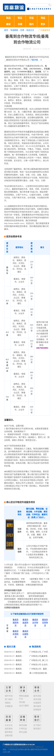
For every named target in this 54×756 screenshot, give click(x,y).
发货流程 (37, 699)
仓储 (20, 24)
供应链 (22, 702)
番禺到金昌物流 (25, 622)
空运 (31, 18)
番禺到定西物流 (15, 634)
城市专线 (9, 696)
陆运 (8, 18)
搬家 (8, 24)
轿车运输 (23, 732)
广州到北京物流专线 (25, 747)
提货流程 (37, 696)
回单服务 (37, 709)
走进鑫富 (8, 718)
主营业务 (8, 689)
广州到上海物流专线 (10, 747)
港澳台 (8, 703)
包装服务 (37, 703)
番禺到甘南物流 (45, 622)
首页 (6, 30)
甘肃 (22, 30)
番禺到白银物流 (25, 634)
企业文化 (9, 725)
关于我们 (37, 725)
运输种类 (23, 718)
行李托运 (23, 729)
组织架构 (9, 729)
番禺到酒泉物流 (15, 622)
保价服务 (37, 706)
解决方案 (23, 689)
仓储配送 (9, 706)
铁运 (20, 18)
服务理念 (9, 732)
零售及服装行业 (24, 697)
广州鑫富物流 (44, 30)
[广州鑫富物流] (14, 7)
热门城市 (9, 699)
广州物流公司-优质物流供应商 (14, 745)
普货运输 (23, 725)
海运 (43, 18)
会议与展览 (24, 706)
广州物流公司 (38, 747)
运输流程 (9, 735)
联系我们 (37, 718)
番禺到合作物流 (35, 622)
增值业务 (37, 689)
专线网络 (14, 30)
